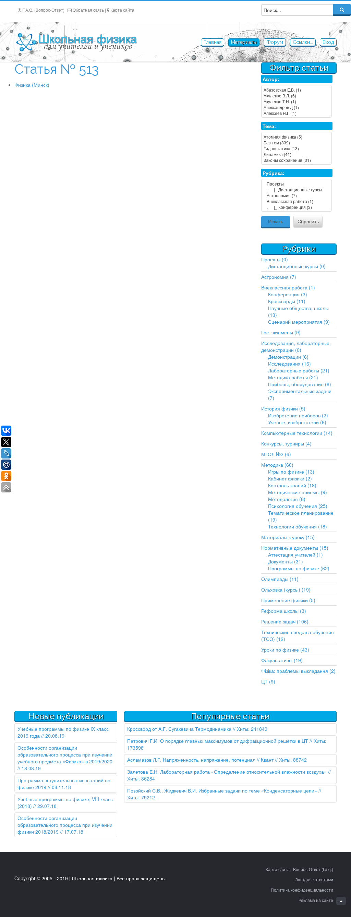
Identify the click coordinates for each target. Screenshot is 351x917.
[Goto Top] (341, 901)
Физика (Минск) (31, 84)
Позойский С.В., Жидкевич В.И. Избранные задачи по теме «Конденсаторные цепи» (222, 790)
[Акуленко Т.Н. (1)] (296, 101)
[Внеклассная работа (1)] (296, 201)
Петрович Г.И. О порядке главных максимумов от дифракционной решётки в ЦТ (217, 740)
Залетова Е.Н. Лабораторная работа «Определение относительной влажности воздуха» (227, 771)
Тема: (269, 125)
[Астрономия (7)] (296, 195)
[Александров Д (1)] (296, 107)
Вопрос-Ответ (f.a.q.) (313, 869)
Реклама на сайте (316, 900)
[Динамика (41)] (296, 154)
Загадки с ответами (314, 879)
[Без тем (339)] (296, 142)
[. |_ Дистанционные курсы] (296, 189)
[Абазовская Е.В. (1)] (296, 90)
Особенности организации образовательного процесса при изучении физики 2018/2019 (64, 824)
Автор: (271, 78)
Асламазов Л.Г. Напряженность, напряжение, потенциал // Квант (200, 759)
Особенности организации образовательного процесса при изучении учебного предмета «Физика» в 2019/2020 (64, 754)
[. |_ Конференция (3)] (296, 207)
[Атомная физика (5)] (296, 137)
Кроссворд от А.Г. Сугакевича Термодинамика (179, 728)
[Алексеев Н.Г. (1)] (296, 113)
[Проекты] (296, 184)
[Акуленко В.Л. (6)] (296, 95)
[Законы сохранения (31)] (296, 160)
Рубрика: (274, 172)
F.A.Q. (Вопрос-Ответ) (43, 10)
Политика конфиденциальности (302, 890)
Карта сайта (122, 10)
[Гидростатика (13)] (296, 148)
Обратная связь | (89, 10)
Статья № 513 (56, 69)
